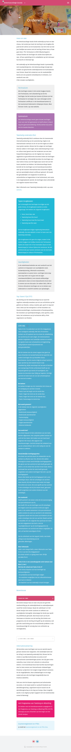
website (19, 190)
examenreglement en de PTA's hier (37, 727)
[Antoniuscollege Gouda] (12, 3)
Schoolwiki (29, 747)
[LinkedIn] (37, 741)
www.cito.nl (23, 557)
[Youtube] (33, 741)
